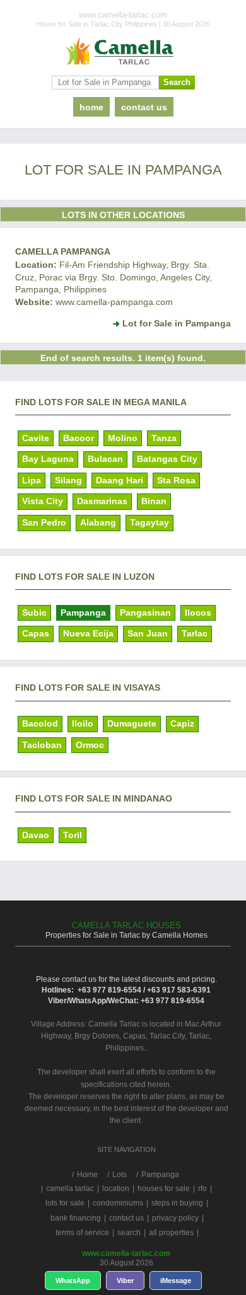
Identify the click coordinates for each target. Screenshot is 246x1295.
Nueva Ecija (88, 633)
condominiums (118, 1203)
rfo (202, 1188)
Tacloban (42, 745)
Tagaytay (149, 522)
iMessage (175, 1280)
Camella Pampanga (62, 251)
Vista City (42, 501)
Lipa (31, 480)
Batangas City (167, 459)
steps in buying (177, 1203)
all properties (171, 1232)
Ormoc (90, 745)
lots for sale (65, 1203)
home (91, 107)
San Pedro (44, 522)
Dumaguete (131, 723)
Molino (123, 438)
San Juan (147, 633)
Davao (35, 835)
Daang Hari (119, 480)
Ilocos (198, 612)
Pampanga (83, 612)
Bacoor (78, 438)
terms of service (82, 1232)
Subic (34, 612)
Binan (154, 501)
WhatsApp (73, 1280)
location (115, 1188)
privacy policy (175, 1218)
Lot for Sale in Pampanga (176, 323)
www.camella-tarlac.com (126, 1253)
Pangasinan (145, 612)
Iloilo (82, 723)
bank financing (75, 1218)
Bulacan (105, 459)
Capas (35, 633)
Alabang (98, 522)
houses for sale (164, 1188)
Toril (72, 835)
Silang (68, 480)
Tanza (164, 438)
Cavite (35, 438)
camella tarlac (70, 1188)
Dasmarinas (102, 501)
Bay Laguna (48, 459)
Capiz (182, 723)
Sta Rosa (176, 480)
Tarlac (195, 633)
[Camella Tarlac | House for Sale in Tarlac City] (123, 52)
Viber (125, 1280)
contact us (144, 107)
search (129, 1232)
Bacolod (40, 723)
